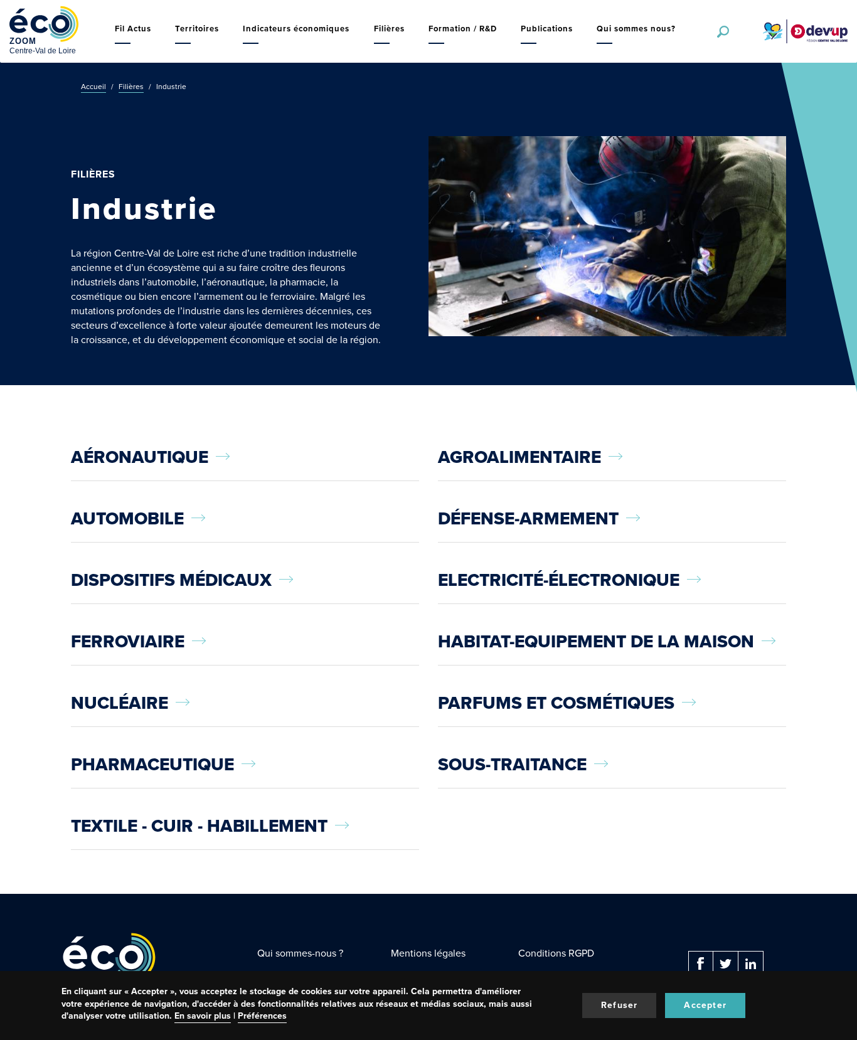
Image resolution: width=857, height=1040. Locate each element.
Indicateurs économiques (296, 28)
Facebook (700, 963)
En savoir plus (202, 1015)
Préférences (262, 1015)
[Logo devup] (800, 31)
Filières (389, 28)
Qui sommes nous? (636, 28)
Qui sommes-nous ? (300, 953)
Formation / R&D (462, 28)
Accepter (705, 1005)
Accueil (93, 86)
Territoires (197, 28)
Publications (547, 28)
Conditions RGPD (556, 953)
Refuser (619, 1005)
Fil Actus (133, 28)
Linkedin (751, 963)
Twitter (725, 963)
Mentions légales (428, 953)
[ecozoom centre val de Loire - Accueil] (43, 31)
